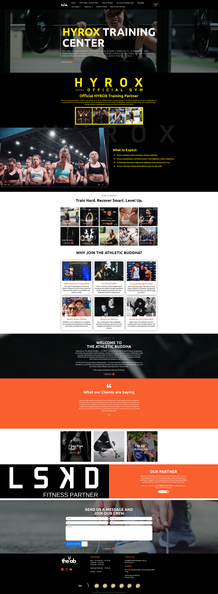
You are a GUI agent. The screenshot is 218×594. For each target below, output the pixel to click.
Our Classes (75, 7)
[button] (76, 410)
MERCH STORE (101, 7)
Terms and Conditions (132, 575)
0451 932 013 (129, 562)
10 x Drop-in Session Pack (125, 3)
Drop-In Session (107, 3)
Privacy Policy (129, 577)
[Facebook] (62, 569)
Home (73, 3)
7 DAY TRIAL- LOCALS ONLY (89, 3)
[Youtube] (71, 569)
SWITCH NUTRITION (117, 7)
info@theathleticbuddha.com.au (136, 560)
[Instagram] (67, 569)
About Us (88, 7)
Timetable (140, 3)
